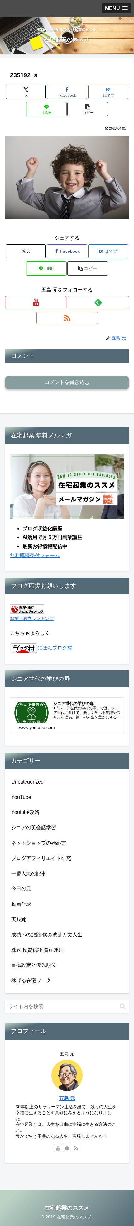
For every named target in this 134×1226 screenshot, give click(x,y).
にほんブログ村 (54, 647)
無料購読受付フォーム (35, 555)
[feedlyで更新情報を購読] (98, 302)
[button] (87, 109)
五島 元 (67, 1098)
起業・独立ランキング (32, 618)
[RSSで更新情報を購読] (67, 318)
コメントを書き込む (67, 382)
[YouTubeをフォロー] (35, 302)
